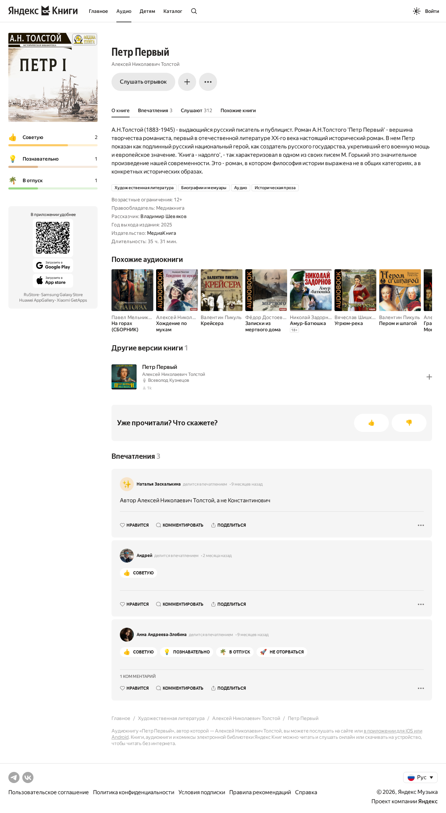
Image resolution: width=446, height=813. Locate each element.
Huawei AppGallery (36, 300)
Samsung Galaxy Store (62, 294)
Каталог (172, 11)
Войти (432, 11)
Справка (306, 792)
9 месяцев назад (247, 484)
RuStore (31, 294)
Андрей (144, 555)
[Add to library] (429, 377)
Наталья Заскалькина (159, 484)
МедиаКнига (161, 233)
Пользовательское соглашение (48, 792)
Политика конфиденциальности (133, 792)
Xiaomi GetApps (72, 300)
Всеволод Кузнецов (168, 380)
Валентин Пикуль (221, 317)
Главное (98, 11)
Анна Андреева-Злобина (162, 634)
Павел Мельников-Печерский (147, 317)
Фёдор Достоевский (269, 317)
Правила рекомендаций (260, 792)
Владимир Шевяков (163, 216)
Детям (147, 11)
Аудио (123, 11)
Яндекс (428, 801)
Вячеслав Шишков (356, 317)
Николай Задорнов (312, 317)
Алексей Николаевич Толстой (145, 64)
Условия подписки (201, 792)
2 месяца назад (217, 555)
